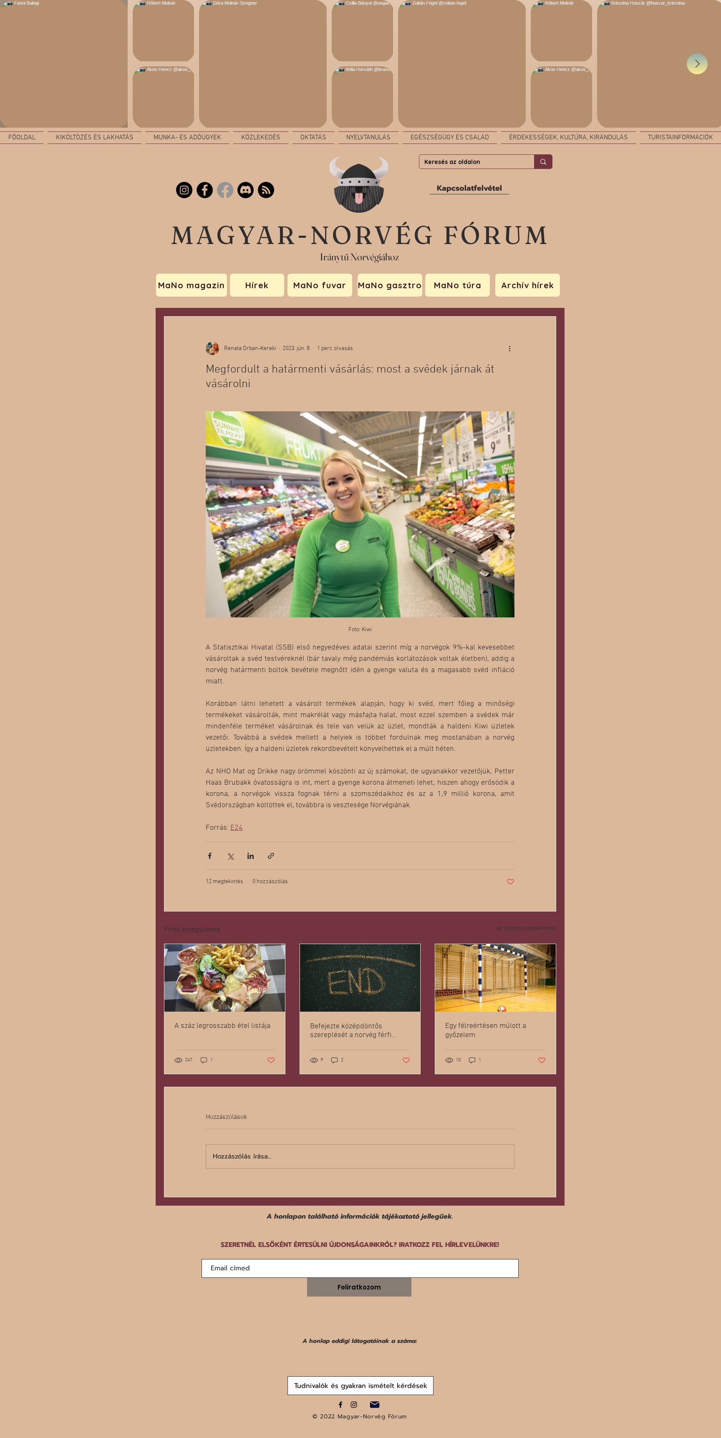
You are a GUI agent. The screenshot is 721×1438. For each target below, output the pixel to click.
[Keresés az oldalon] (543, 162)
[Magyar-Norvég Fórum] (340, 1404)
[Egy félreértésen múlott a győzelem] (495, 978)
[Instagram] (184, 190)
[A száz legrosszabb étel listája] (224, 978)
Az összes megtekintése (526, 928)
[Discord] (245, 190)
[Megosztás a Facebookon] (210, 856)
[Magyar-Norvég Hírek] (225, 190)
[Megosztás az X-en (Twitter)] (230, 856)
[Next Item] (697, 63)
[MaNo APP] (266, 190)
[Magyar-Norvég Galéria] (354, 1404)
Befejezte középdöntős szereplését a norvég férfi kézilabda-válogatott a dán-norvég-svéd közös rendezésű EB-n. (357, 1031)
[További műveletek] (509, 348)
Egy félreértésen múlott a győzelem (485, 1031)
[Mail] (374, 1404)
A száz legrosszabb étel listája (222, 1026)
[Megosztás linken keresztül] (271, 856)
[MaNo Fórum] (205, 190)
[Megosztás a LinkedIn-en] (251, 856)
